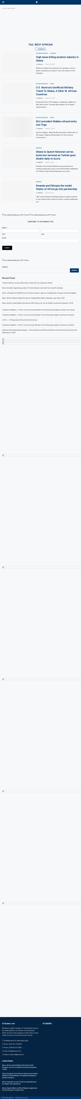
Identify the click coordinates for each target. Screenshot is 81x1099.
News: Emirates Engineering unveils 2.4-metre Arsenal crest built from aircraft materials (32, 288)
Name (4, 228)
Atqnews (40, 64)
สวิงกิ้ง (4, 320)
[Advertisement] (40, 26)
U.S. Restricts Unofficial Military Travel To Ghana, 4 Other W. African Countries (56, 91)
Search (5, 267)
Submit (7, 248)
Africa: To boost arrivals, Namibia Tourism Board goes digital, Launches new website (47, 310)
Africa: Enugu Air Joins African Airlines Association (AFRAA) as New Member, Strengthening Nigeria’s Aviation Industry (20, 1075)
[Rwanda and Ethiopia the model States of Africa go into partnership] (17, 191)
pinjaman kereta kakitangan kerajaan (14, 330)
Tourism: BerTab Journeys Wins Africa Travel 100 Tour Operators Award (27, 283)
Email (4, 238)
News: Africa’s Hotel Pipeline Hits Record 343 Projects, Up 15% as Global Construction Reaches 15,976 (37, 303)
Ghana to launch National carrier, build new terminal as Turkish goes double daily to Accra (56, 155)
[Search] (78, 2)
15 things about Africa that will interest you (23, 320)
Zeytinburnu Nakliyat (9, 315)
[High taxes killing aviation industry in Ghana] (17, 63)
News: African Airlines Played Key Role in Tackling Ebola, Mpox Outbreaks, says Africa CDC (33, 298)
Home (4, 8)
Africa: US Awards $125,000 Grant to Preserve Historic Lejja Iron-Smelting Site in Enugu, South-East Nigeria (39, 293)
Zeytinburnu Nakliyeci (9, 310)
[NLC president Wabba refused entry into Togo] (17, 127)
